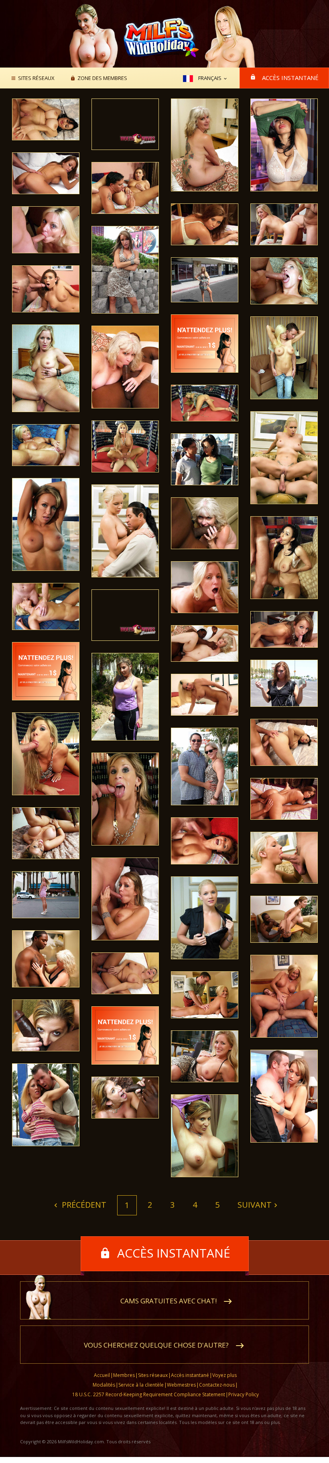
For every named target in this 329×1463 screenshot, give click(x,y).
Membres (124, 1375)
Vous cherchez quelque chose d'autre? (156, 1345)
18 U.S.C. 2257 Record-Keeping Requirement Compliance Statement (148, 1394)
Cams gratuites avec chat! (168, 1300)
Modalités (104, 1384)
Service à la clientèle (141, 1384)
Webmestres (181, 1384)
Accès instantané (290, 78)
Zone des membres (102, 78)
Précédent (83, 1204)
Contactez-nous (217, 1384)
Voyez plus (224, 1375)
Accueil (102, 1375)
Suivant (255, 1204)
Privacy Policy (243, 1394)
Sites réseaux (36, 78)
